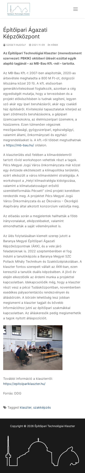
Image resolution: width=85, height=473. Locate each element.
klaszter (25, 407)
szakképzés (42, 407)
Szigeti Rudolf (16, 45)
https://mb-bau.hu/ (20, 145)
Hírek (54, 45)
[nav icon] (75, 9)
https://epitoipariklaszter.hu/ (24, 384)
